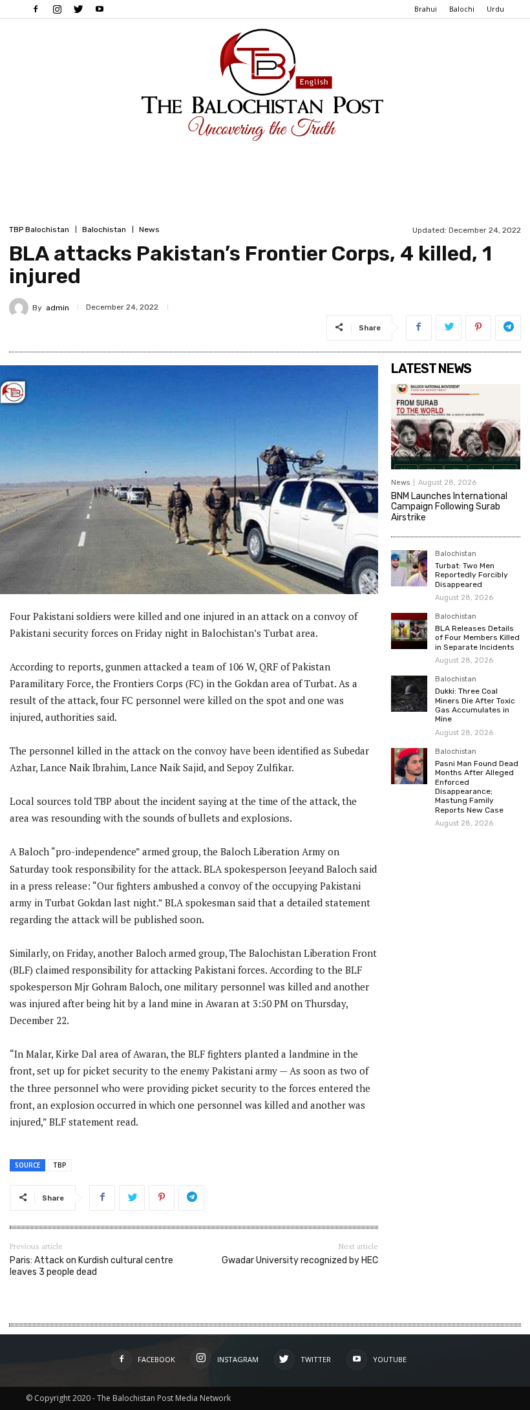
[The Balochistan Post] (265, 85)
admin (57, 308)
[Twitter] (78, 9)
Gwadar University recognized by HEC (300, 1260)
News (149, 229)
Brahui (425, 9)
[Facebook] (35, 9)
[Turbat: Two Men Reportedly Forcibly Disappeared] (409, 568)
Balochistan (104, 229)
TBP (60, 1165)
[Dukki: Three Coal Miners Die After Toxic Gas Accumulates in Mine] (409, 694)
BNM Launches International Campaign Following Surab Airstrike (449, 507)
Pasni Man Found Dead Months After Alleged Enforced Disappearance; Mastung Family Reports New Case (476, 787)
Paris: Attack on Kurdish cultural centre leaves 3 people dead (91, 1266)
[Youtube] (99, 9)
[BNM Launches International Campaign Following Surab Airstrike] (455, 426)
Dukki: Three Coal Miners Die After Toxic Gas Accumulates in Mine (475, 705)
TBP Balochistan (39, 229)
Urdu (495, 9)
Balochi (461, 9)
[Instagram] (57, 9)
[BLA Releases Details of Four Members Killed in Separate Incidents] (409, 631)
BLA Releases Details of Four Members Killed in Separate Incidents (477, 638)
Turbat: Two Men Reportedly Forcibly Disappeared (471, 575)
